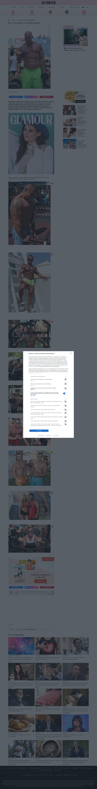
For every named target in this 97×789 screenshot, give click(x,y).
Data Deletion (41, 435)
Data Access (48, 435)
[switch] (65, 379)
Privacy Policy (56, 435)
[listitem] (48, 376)
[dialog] (48, 394)
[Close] (71, 353)
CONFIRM (39, 430)
